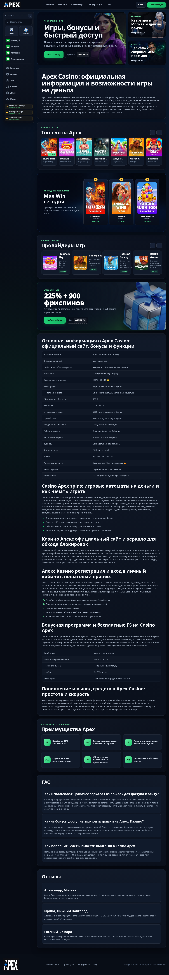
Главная (49, 964)
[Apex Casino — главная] (12, 4)
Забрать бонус (54, 320)
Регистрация (156, 4)
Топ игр (50, 4)
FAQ (109, 4)
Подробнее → (138, 32)
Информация (95, 4)
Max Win (62, 4)
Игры (57, 964)
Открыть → (137, 60)
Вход (140, 4)
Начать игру (53, 54)
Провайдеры (77, 4)
